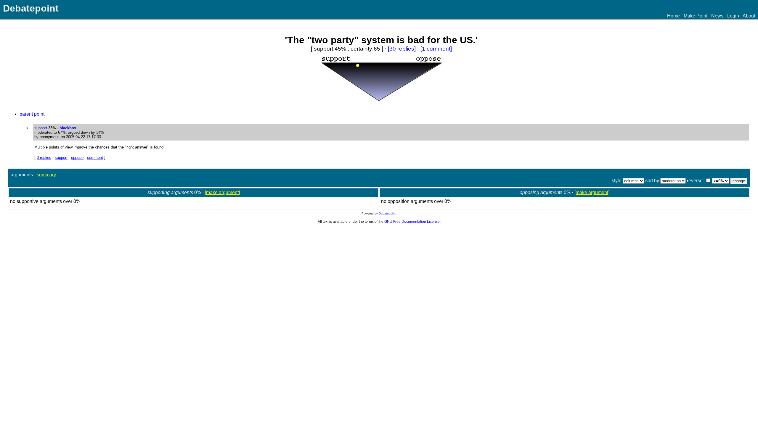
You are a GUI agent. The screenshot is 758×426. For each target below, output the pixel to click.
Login (733, 15)
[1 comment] (436, 49)
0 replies (44, 157)
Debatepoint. (387, 213)
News (717, 15)
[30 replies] (402, 49)
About (749, 15)
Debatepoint (31, 8)
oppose (77, 157)
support (61, 157)
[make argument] (222, 192)
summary (46, 174)
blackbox (68, 128)
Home (673, 15)
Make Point (695, 15)
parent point (32, 114)
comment (95, 157)
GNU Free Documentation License (412, 222)
